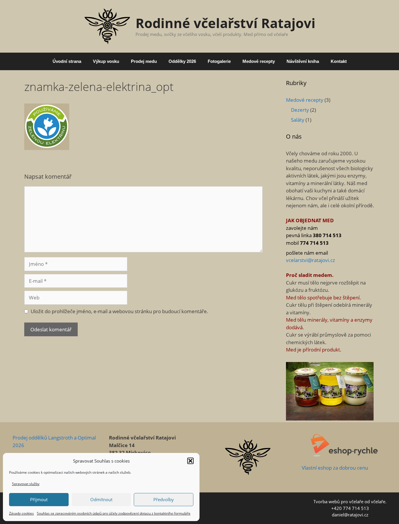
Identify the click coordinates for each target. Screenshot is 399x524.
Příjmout (39, 499)
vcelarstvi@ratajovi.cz (310, 260)
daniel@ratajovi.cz (350, 515)
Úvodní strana (67, 61)
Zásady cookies (21, 513)
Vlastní (309, 467)
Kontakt (339, 61)
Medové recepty (258, 61)
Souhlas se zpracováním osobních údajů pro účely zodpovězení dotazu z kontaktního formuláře (113, 513)
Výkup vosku (106, 61)
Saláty (297, 119)
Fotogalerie (219, 61)
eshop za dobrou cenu (342, 467)
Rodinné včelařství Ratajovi (225, 23)
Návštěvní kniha (303, 61)
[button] (190, 461)
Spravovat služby (25, 483)
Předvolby (163, 499)
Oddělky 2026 (182, 61)
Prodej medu (144, 61)
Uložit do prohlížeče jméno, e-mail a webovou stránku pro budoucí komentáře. (119, 311)
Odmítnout (101, 499)
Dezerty (300, 109)
